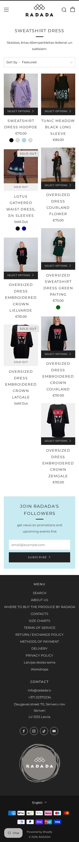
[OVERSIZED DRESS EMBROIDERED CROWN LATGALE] (21, 341)
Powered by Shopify (39, 831)
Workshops (39, 669)
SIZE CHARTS (39, 621)
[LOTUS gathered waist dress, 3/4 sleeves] (21, 166)
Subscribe (37, 557)
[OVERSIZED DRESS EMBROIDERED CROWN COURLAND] (58, 333)
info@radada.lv (39, 690)
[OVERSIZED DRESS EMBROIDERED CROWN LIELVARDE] (21, 255)
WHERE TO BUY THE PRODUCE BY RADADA (39, 607)
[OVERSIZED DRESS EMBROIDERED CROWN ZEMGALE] (58, 420)
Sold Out (21, 187)
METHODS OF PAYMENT (39, 642)
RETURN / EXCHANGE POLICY (39, 635)
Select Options (18, 111)
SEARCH (39, 593)
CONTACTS (39, 614)
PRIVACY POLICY (39, 655)
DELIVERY (39, 648)
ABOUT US (39, 600)
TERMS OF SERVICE (39, 628)
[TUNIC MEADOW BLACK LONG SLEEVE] (58, 91)
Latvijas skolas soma (39, 662)
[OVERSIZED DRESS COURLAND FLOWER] (58, 165)
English (37, 802)
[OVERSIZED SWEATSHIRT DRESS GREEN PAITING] (58, 245)
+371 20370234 (39, 697)
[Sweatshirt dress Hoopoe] (21, 91)
